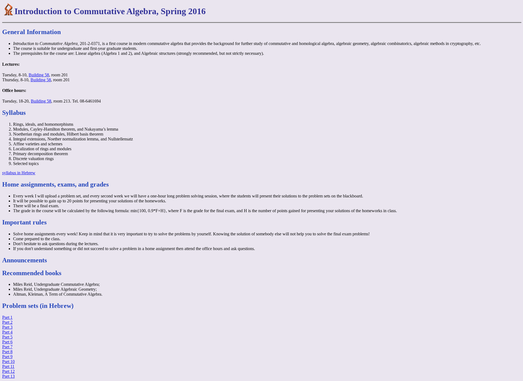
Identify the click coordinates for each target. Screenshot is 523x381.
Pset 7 (7, 346)
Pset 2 (7, 322)
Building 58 (39, 75)
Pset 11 (8, 366)
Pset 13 (8, 376)
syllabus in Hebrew (18, 172)
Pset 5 (7, 337)
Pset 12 (8, 371)
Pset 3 (7, 327)
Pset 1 (7, 317)
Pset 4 (7, 332)
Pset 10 (8, 361)
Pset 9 (7, 356)
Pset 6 (7, 342)
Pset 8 (7, 351)
